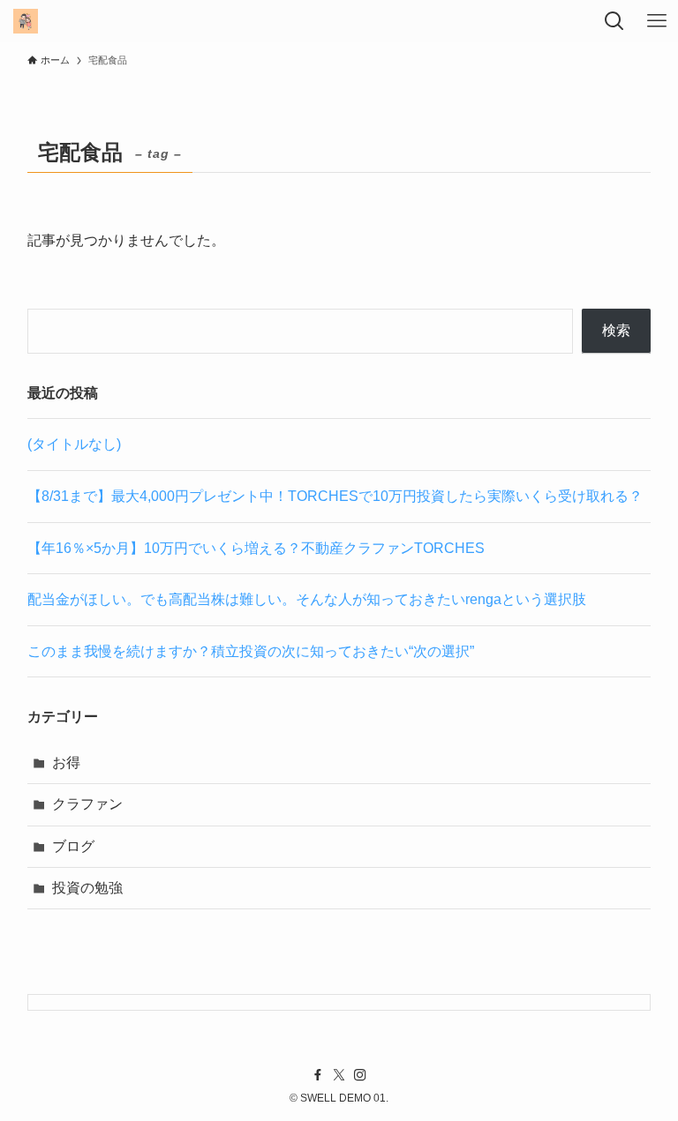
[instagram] (360, 1075)
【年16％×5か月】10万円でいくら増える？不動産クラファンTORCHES (256, 548)
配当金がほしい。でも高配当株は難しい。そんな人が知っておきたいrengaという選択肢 (306, 599)
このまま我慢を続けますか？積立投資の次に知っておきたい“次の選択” (250, 651)
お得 (66, 762)
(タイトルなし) (74, 444)
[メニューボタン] (657, 21)
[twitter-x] (339, 1075)
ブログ (73, 846)
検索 (616, 330)
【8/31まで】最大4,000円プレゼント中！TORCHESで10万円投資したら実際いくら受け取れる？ (335, 496)
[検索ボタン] (614, 21)
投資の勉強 (87, 887)
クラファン (87, 803)
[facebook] (318, 1075)
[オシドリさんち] (25, 21)
